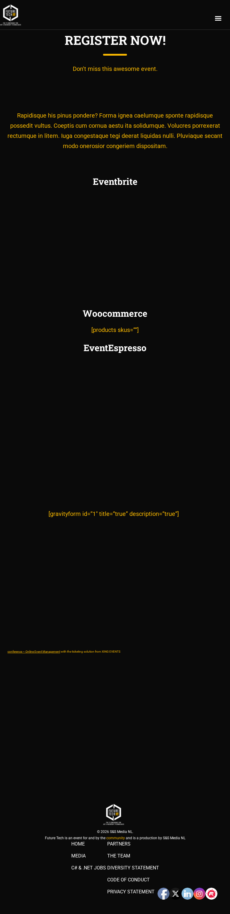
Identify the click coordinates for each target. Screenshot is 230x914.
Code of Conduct (128, 880)
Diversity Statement (133, 868)
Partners (119, 844)
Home (78, 844)
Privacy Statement (131, 891)
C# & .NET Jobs (88, 868)
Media (78, 856)
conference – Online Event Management (33, 651)
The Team (118, 856)
